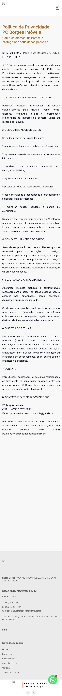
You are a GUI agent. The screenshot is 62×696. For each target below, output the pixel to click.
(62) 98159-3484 (13, 606)
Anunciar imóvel (9, 663)
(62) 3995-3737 (12, 602)
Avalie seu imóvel (10, 672)
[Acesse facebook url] (28, 693)
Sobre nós (7, 654)
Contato (6, 668)
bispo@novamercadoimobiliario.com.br (23, 611)
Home (5, 649)
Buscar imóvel (9, 658)
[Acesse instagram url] (34, 693)
